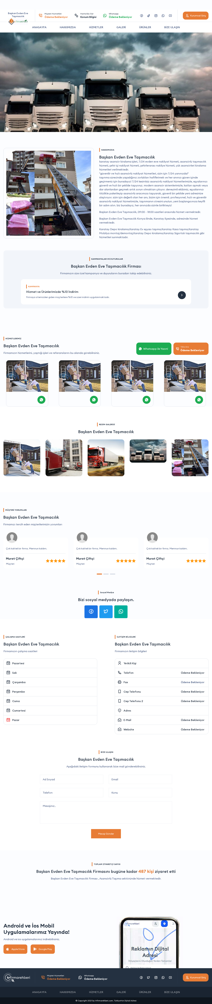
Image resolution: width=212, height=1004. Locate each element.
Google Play (45, 949)
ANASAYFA (39, 27)
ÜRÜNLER (145, 27)
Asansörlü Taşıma (110, 878)
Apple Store (18, 949)
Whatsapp (120, 15)
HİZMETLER (96, 27)
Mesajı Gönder (106, 833)
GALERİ (121, 27)
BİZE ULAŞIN (172, 27)
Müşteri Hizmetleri (56, 15)
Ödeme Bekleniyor (192, 672)
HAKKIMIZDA (68, 27)
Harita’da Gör (88, 15)
